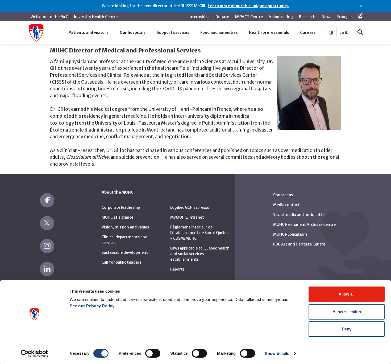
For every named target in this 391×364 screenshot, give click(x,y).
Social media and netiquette (299, 214)
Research (307, 16)
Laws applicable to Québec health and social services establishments (200, 254)
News (326, 16)
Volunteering (281, 16)
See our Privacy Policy (92, 306)
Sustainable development (125, 252)
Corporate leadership (121, 207)
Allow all (347, 294)
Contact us (283, 195)
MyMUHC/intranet (187, 217)
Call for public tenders (121, 262)
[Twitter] (47, 223)
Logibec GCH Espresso (189, 207)
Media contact (286, 204)
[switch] (152, 353)
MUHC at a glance (117, 217)
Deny (346, 329)
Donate (222, 16)
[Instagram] (47, 246)
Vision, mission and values (125, 227)
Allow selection (346, 311)
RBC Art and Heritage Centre (299, 244)
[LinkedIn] (47, 269)
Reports (177, 269)
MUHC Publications (290, 234)
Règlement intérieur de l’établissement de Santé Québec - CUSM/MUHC (199, 233)
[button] (88, 33)
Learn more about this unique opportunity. (248, 5)
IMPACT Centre (249, 16)
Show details (277, 353)
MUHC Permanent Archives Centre (304, 224)
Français (344, 16)
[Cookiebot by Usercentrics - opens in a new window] (34, 354)
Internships (199, 16)
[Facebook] (47, 200)
